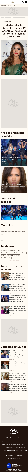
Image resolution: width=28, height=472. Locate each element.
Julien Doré (4, 250)
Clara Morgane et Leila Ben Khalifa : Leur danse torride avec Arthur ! (13, 159)
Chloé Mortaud (22, 252)
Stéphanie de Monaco (14, 250)
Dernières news (8, 17)
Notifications (9, 455)
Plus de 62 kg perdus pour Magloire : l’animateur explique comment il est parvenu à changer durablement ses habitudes (18, 366)
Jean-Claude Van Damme (13, 255)
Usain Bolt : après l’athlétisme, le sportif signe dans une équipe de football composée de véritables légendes (17, 354)
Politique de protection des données (13, 447)
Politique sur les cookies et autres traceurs (13, 444)
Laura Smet (14, 252)
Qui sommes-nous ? (7, 441)
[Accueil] (12, 2)
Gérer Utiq (18, 455)
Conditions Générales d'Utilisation (13, 438)
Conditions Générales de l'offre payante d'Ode (14, 450)
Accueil (2, 17)
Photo (23, 231)
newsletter (26, 2)
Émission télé (16, 229)
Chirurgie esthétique (6, 229)
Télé (2, 234)
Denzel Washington (6, 258)
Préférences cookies (14, 458)
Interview (3, 231)
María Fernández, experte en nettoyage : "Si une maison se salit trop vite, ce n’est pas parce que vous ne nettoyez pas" (17, 377)
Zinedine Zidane (5, 252)
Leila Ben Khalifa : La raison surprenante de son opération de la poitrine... (13, 187)
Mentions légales (19, 441)
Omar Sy (3, 255)
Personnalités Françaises (14, 231)
